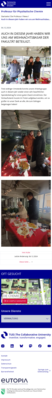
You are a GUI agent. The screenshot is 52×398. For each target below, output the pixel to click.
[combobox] (26, 318)
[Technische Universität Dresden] (8, 4)
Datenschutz (6, 364)
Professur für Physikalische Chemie (22, 12)
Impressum (5, 360)
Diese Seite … (24, 262)
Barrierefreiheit (7, 372)
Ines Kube (26, 252)
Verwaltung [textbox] (11, 319)
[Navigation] (48, 3)
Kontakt (4, 356)
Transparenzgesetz (9, 368)
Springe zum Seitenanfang (43, 371)
